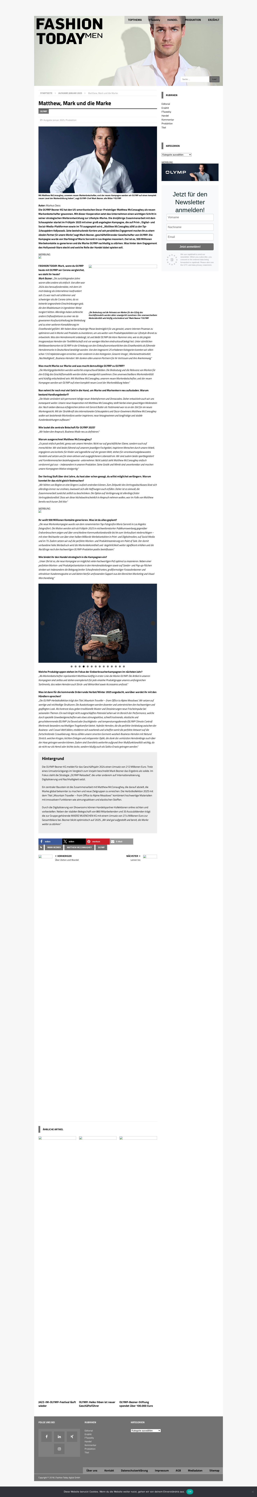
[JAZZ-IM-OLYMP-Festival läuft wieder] (57, 1396)
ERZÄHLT (213, 20)
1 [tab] (72, 666)
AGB (178, 1470)
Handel (165, 115)
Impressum (162, 1470)
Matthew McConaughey (79, 847)
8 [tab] (100, 666)
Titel (164, 127)
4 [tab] (84, 666)
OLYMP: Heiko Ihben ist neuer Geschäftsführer (97, 1404)
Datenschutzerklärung (134, 1470)
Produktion (71, 120)
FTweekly (154, 20)
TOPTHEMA (135, 20)
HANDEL (172, 20)
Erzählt (165, 108)
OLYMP (101, 847)
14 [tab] (124, 666)
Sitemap (214, 1470)
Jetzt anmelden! (190, 246)
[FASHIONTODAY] (128, 84)
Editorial (166, 104)
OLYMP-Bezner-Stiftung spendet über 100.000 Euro (136, 1404)
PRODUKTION (193, 20)
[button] (50, 841)
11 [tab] (112, 666)
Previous (42, 623)
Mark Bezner (54, 847)
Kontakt (109, 1470)
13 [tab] (120, 666)
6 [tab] (92, 666)
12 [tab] (116, 666)
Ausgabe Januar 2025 (54, 120)
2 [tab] (76, 666)
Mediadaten (195, 1470)
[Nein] (252, 1492)
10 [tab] (108, 666)
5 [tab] (88, 666)
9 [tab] (104, 666)
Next (153, 623)
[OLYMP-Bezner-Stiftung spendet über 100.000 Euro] (138, 1396)
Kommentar (168, 119)
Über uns (91, 1470)
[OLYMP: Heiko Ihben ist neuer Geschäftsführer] (98, 1396)
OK (189, 1491)
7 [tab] (96, 666)
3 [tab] (80, 666)
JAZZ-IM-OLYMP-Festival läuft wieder (57, 1404)
